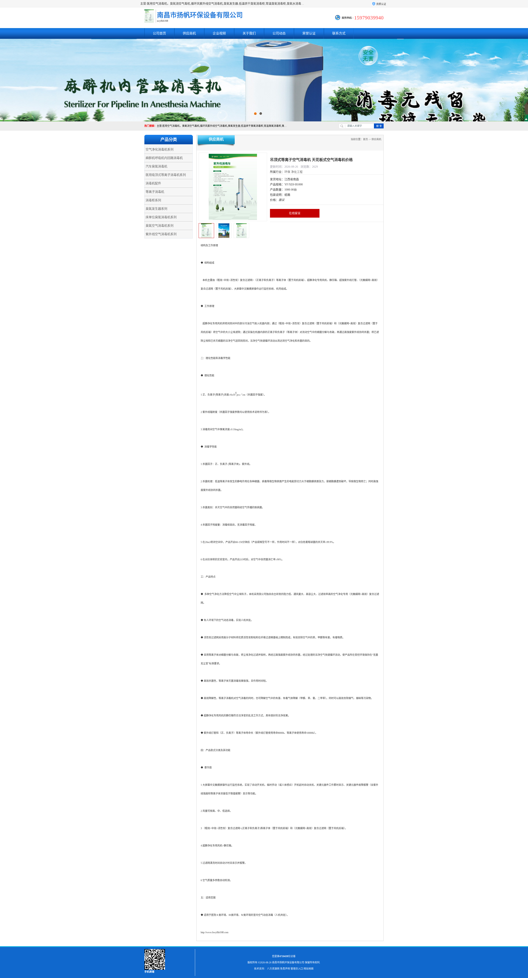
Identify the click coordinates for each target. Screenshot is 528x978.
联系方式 (338, 33)
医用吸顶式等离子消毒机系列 (166, 175)
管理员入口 (297, 968)
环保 (287, 171)
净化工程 (297, 171)
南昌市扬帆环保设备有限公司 (288, 962)
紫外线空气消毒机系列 (161, 234)
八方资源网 (273, 968)
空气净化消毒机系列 (159, 149)
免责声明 (285, 968)
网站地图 (309, 968)
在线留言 (295, 213)
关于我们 (249, 33)
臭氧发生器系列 (156, 208)
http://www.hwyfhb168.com (214, 932)
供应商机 (189, 33)
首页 (365, 139)
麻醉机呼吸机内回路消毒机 (164, 158)
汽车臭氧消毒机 (156, 166)
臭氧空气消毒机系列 (159, 225)
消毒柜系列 (153, 200)
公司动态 (279, 33)
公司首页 (159, 33)
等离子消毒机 (155, 191)
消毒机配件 (153, 183)
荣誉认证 (309, 33)
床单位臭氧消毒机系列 (161, 217)
